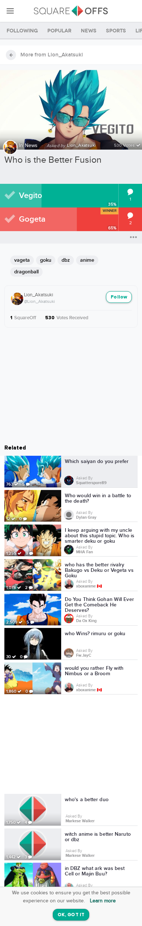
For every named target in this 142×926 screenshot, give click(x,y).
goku (45, 260)
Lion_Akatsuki (38, 295)
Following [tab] (22, 31)
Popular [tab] (59, 31)
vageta (22, 260)
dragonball (26, 272)
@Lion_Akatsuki (39, 301)
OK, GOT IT (71, 915)
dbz (66, 260)
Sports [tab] (116, 31)
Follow (119, 297)
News (31, 146)
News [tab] (88, 31)
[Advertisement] (71, 745)
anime (87, 260)
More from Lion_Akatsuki (51, 55)
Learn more (103, 901)
